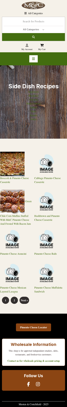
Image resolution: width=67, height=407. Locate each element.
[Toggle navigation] (33, 58)
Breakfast (33, 95)
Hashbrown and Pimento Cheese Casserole (47, 217)
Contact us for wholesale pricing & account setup (33, 361)
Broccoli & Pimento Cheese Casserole (14, 180)
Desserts (33, 99)
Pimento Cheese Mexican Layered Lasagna (13, 289)
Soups (33, 119)
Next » (24, 300)
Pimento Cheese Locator (33, 327)
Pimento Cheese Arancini (13, 253)
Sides (33, 111)
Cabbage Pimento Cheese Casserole (47, 180)
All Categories (35, 13)
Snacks (33, 115)
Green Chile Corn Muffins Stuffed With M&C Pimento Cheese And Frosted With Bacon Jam (16, 212)
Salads (33, 107)
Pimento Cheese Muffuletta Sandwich (48, 289)
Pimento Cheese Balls (45, 253)
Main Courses (33, 103)
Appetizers (33, 91)
